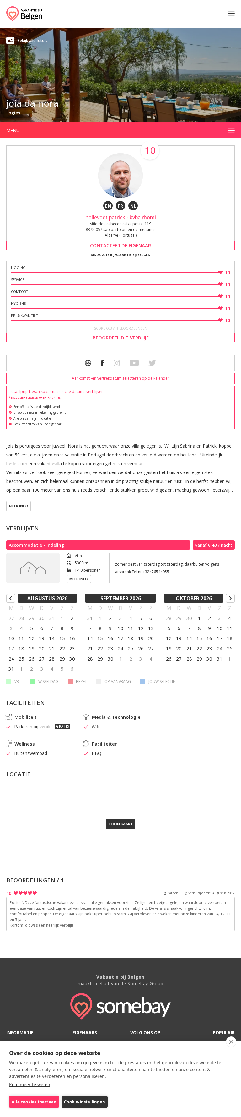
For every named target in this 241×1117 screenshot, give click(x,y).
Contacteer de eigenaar (120, 245)
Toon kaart (120, 824)
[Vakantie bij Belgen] (24, 13)
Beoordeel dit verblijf (121, 337)
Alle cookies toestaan (34, 1102)
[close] (231, 1041)
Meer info (18, 506)
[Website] (88, 363)
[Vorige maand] (10, 598)
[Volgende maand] (230, 598)
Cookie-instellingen (84, 1102)
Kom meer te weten (29, 1084)
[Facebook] (102, 363)
